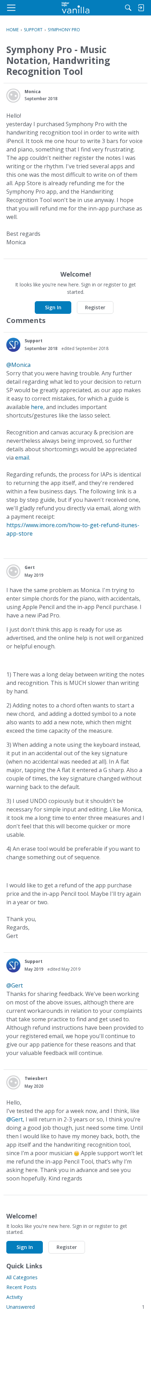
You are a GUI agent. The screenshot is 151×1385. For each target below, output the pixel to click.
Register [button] (95, 307)
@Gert (14, 985)
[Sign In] (140, 7)
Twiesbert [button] (36, 1078)
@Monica (18, 365)
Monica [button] (33, 92)
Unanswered (75, 1306)
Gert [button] (30, 567)
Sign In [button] (53, 307)
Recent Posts (21, 1287)
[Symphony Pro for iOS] (76, 7)
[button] (13, 96)
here (37, 407)
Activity (14, 1297)
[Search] (128, 7)
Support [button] (33, 341)
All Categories (22, 1277)
